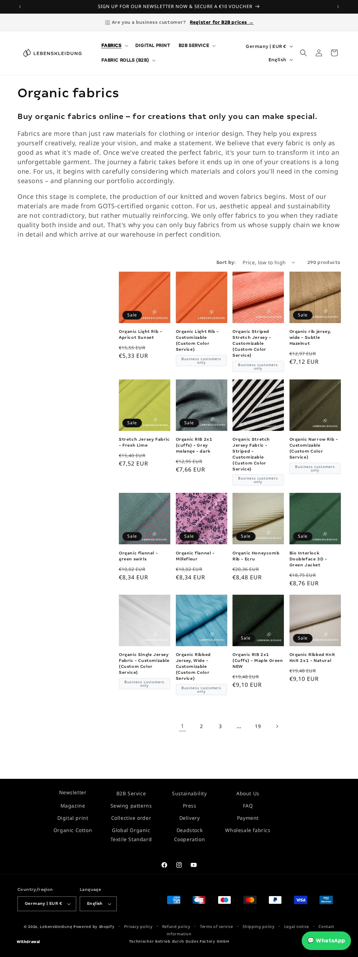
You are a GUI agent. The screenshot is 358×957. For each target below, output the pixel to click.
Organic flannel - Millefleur (195, 556)
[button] (114, 45)
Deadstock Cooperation (189, 834)
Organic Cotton (72, 830)
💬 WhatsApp (326, 940)
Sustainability (189, 793)
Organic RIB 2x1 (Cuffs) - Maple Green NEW (257, 660)
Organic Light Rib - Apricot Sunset (140, 334)
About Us (247, 793)
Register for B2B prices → (221, 22)
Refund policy (176, 926)
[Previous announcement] (20, 6)
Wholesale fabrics (247, 830)
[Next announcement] (338, 6)
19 (258, 726)
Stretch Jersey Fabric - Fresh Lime (144, 442)
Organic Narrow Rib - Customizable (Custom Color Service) (313, 448)
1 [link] (182, 726)
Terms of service (216, 926)
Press (189, 805)
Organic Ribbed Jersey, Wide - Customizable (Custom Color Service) (193, 666)
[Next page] (277, 726)
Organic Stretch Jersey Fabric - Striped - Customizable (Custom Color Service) (251, 454)
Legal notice (296, 926)
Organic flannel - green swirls (138, 556)
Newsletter (73, 792)
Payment (248, 818)
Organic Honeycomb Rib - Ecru (255, 556)
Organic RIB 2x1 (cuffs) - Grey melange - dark (194, 445)
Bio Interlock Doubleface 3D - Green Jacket (308, 559)
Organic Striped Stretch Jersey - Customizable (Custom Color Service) (251, 343)
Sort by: (226, 262)
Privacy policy (138, 926)
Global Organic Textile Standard (131, 834)
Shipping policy (259, 926)
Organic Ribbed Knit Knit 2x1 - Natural (312, 657)
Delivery (189, 818)
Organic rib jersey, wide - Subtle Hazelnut (310, 337)
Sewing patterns (131, 805)
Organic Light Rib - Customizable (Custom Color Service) (197, 340)
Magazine (72, 805)
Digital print (72, 818)
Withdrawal (28, 942)
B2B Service (131, 793)
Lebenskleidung (56, 927)
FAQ (248, 805)
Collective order (131, 818)
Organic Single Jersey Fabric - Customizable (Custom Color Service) (144, 663)
